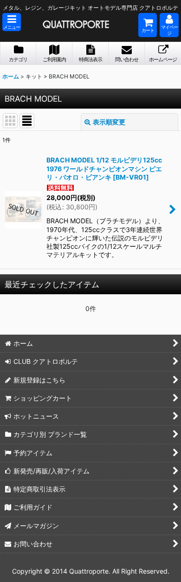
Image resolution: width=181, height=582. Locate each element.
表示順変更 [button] (109, 122)
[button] (11, 22)
